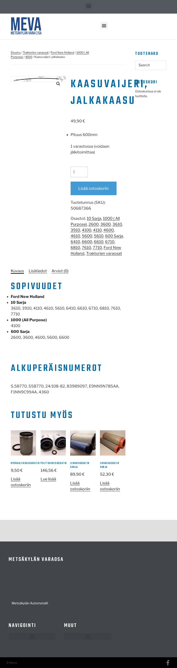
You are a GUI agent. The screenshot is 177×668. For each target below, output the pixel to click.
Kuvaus (17, 271)
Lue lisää (48, 479)
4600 (108, 230)
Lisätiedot (38, 271)
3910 (75, 230)
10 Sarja (94, 218)
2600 (93, 224)
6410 (75, 241)
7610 (86, 247)
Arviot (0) (60, 271)
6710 (109, 241)
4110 (97, 230)
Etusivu (16, 52)
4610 (75, 236)
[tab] (17, 271)
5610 (98, 236)
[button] (88, 5)
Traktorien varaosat (36, 52)
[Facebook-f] (168, 662)
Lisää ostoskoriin (93, 188)
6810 (75, 247)
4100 (28, 57)
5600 (87, 236)
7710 (97, 247)
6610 (98, 241)
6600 (87, 241)
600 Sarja (114, 236)
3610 (117, 224)
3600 (105, 224)
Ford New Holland (62, 52)
